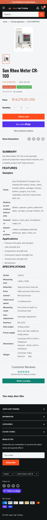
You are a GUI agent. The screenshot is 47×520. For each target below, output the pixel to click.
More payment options (23, 130)
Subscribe (11, 462)
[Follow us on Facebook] (4, 486)
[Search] (42, 14)
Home (5, 22)
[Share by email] (43, 139)
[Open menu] (3, 8)
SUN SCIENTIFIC (33, 22)
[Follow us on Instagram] (8, 486)
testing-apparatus (9, 87)
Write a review (23, 381)
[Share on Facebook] (29, 139)
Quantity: (6, 108)
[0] (42, 7)
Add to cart (23, 116)
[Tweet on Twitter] (38, 139)
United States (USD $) (25, 474)
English (6, 474)
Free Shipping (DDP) (24, 87)
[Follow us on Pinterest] (13, 486)
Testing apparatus (17, 22)
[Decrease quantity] (14, 107)
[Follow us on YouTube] (18, 486)
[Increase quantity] (27, 107)
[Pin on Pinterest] (33, 139)
